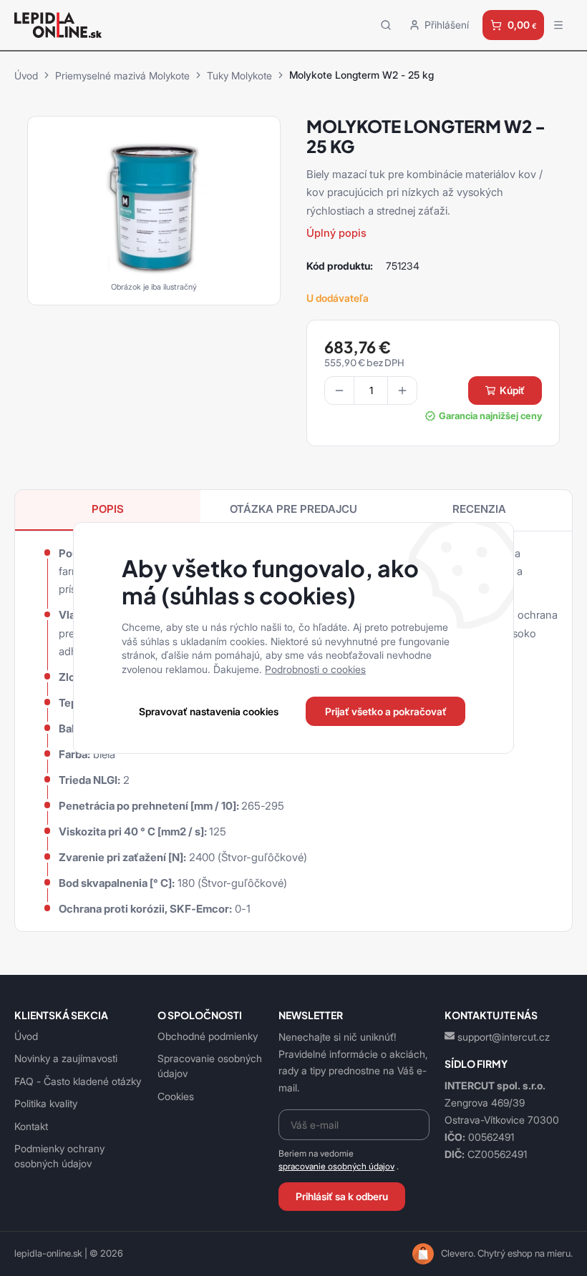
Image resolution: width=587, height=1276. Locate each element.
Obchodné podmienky (207, 1036)
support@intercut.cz (503, 1037)
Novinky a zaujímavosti (65, 1058)
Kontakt (31, 1126)
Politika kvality (45, 1103)
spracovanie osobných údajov (336, 1166)
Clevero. (458, 1253)
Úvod (26, 75)
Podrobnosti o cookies (315, 669)
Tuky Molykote (239, 75)
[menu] (558, 25)
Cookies (175, 1096)
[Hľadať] (386, 24)
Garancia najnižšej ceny (490, 416)
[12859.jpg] (153, 206)
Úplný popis (336, 233)
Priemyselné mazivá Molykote (122, 75)
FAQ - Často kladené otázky (77, 1081)
